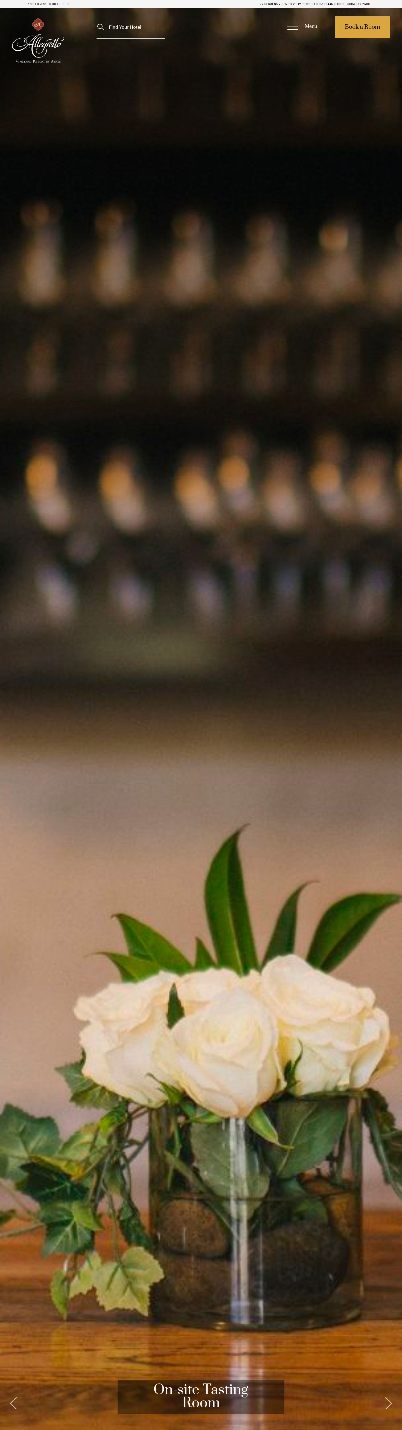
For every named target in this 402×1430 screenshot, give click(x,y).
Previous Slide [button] (15, 1403)
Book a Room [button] (362, 27)
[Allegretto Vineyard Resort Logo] (38, 40)
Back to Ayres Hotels (45, 4)
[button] (302, 27)
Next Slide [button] (387, 1403)
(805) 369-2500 (358, 4)
